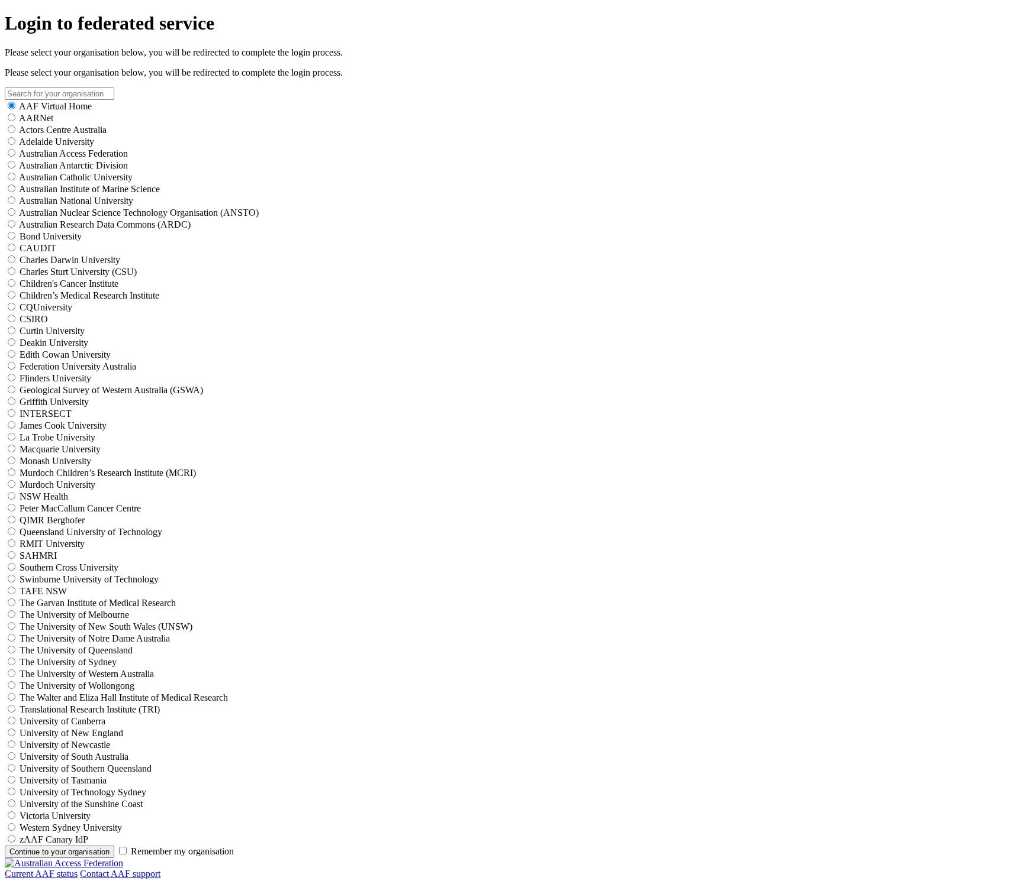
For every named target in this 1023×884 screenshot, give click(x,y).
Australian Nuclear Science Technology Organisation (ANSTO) (139, 213)
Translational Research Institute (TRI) (90, 709)
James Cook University (63, 425)
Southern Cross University (69, 567)
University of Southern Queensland (86, 768)
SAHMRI (38, 556)
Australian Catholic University (76, 177)
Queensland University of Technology (91, 532)
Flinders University (55, 378)
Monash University (55, 461)
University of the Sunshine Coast (81, 804)
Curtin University (52, 331)
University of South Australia (74, 757)
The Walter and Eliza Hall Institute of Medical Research (124, 697)
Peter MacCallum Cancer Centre (80, 508)
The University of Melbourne (74, 615)
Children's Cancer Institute (69, 284)
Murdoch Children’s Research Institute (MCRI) (108, 473)
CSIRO (34, 319)
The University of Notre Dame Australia (95, 638)
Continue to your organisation (59, 851)
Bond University (51, 236)
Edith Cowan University (65, 354)
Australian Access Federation (73, 153)
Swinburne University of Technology (89, 579)
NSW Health (44, 496)
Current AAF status (41, 874)
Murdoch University (57, 485)
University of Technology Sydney (83, 792)
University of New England (71, 733)
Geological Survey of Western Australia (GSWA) (111, 390)
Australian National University (76, 201)
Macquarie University (60, 449)
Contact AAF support (120, 874)
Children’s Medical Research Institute (89, 295)
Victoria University (55, 816)
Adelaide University (56, 142)
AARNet (36, 118)
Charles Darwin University (70, 260)
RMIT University (52, 544)
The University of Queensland (76, 650)
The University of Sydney (68, 662)
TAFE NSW (43, 591)
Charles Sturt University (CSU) (78, 272)
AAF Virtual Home (55, 106)
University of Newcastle (65, 745)
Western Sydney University (71, 828)
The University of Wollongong (77, 686)
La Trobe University (57, 437)
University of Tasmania (63, 780)
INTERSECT (46, 414)
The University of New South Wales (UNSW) (106, 626)
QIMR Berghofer (52, 520)
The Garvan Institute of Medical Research (98, 603)
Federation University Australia (78, 366)
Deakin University (54, 343)
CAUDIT (38, 248)
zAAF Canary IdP (54, 839)
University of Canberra (62, 721)
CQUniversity (46, 307)
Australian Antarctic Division (73, 165)
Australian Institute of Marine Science (89, 189)
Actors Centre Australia (63, 130)
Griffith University (54, 402)
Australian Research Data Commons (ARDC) (105, 224)
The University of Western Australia (87, 674)
